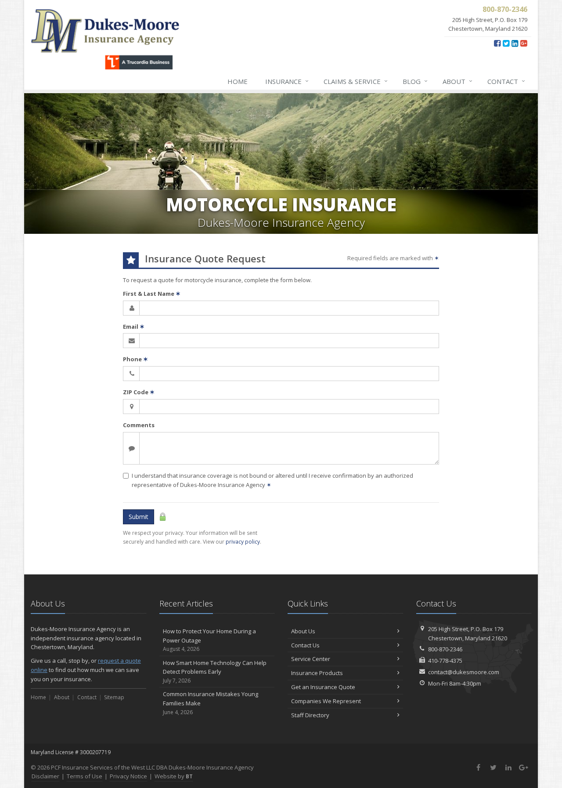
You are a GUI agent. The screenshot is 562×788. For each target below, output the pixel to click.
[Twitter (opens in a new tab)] (506, 43)
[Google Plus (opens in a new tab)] (523, 43)
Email (133, 326)
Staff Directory (310, 715)
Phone (135, 359)
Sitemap (114, 697)
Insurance (287, 81)
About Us (303, 631)
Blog (415, 81)
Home (237, 81)
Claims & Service (356, 81)
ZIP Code (139, 392)
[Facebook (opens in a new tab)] (497, 43)
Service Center (310, 659)
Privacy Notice (128, 776)
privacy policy (243, 541)
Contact (506, 81)
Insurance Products (317, 673)
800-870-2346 (445, 649)
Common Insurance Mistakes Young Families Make (210, 703)
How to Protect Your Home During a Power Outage (209, 640)
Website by (174, 776)
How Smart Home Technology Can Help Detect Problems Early (215, 672)
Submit (138, 516)
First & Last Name (151, 294)
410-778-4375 (445, 661)
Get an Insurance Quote (323, 687)
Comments (139, 425)
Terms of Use (84, 776)
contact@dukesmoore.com (463, 672)
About (457, 81)
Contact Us (305, 645)
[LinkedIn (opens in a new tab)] (515, 43)
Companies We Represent (326, 701)
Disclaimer (45, 776)
